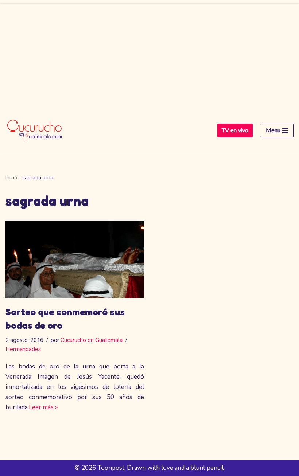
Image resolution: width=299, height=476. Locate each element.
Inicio (11, 177)
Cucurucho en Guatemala (92, 340)
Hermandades (23, 349)
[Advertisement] (149, 55)
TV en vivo (235, 130)
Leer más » (43, 407)
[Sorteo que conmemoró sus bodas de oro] (74, 260)
